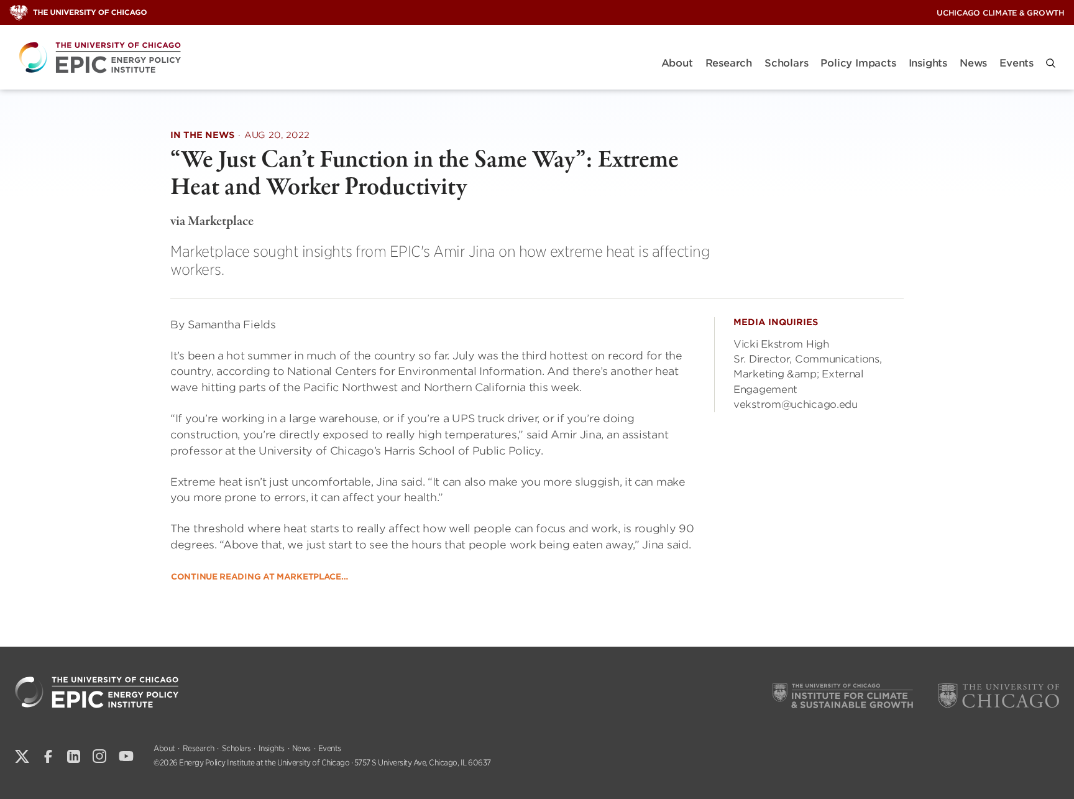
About (677, 63)
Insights (928, 63)
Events (1016, 63)
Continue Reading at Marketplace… (259, 576)
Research (728, 63)
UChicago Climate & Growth (1001, 12)
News (973, 63)
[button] (1050, 63)
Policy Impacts (858, 63)
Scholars (786, 63)
